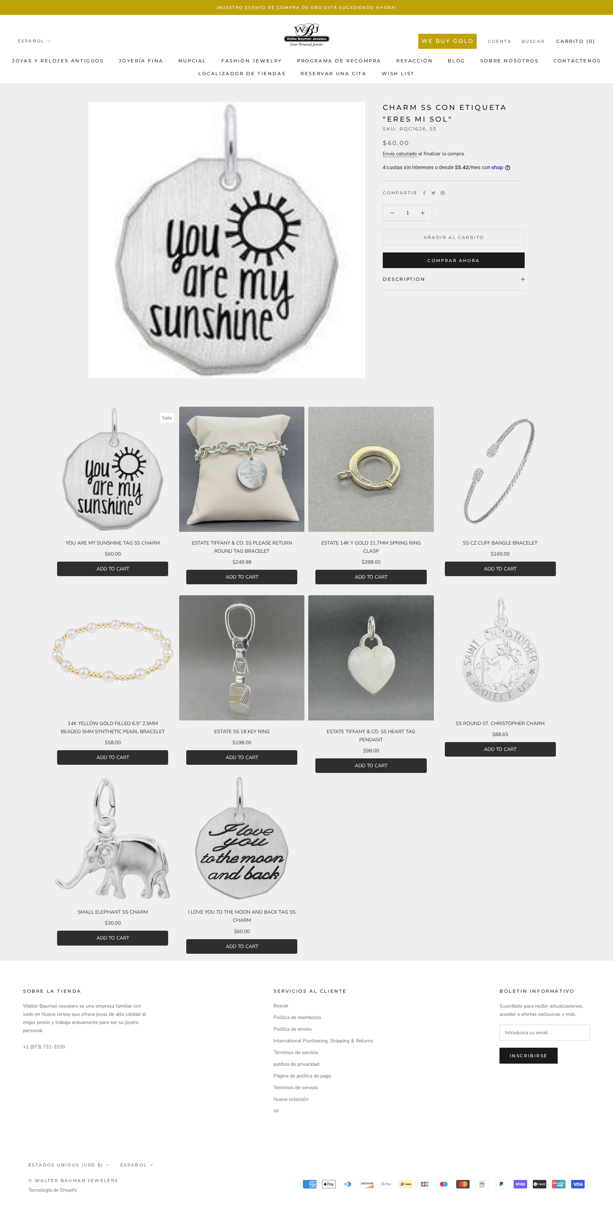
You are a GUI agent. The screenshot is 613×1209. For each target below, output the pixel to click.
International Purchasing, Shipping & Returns (323, 1040)
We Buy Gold (447, 41)
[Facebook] (424, 193)
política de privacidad (296, 1064)
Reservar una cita (333, 73)
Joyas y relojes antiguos (58, 60)
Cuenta (500, 41)
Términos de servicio (296, 1052)
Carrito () (575, 41)
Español (31, 41)
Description (404, 279)
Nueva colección (291, 1099)
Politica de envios (293, 1029)
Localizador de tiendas (242, 73)
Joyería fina (141, 60)
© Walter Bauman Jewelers (73, 1180)
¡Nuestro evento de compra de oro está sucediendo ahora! (306, 7)
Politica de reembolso (297, 1017)
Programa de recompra (339, 60)
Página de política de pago (302, 1075)
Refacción (414, 60)
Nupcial (192, 60)
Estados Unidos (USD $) (65, 1165)
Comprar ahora (453, 260)
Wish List (398, 73)
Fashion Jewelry (251, 60)
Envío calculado (400, 153)
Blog (456, 60)
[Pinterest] (443, 193)
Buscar (533, 41)
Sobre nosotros (509, 60)
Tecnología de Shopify (52, 1190)
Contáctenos (577, 60)
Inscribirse (528, 1055)
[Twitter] (433, 193)
